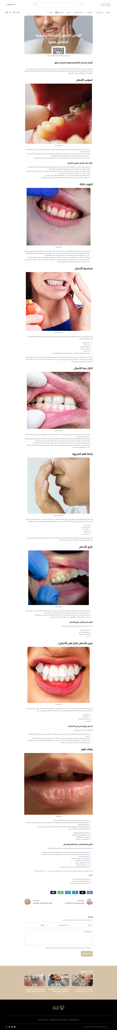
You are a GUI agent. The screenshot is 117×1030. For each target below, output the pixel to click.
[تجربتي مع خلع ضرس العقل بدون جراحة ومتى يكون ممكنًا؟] (58, 980)
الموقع (43, 925)
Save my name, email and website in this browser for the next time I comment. (67, 948)
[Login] (6, 12)
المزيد (50, 12)
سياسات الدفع (63, 1019)
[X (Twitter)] (82, 892)
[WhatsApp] (61, 892)
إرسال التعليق (87, 953)
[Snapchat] (9, 1027)
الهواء (88, 345)
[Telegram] (68, 892)
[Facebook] (90, 892)
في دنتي (47, 871)
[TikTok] (6, 1027)
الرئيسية (108, 12)
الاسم (89, 925)
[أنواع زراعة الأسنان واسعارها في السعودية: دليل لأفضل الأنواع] (34, 980)
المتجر (68, 12)
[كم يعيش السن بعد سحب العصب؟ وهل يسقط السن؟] (82, 980)
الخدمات (89, 12)
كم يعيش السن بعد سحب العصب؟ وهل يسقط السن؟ (84, 990)
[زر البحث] (35, 4)
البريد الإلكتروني (63, 925)
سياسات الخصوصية (73, 1019)
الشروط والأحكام (43, 1019)
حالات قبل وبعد (78, 12)
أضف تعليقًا (87, 931)
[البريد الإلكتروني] (53, 892)
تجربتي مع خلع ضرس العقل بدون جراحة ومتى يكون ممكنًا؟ (58, 990)
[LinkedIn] (75, 892)
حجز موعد (60, 12)
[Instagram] (12, 1027)
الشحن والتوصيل (53, 1019)
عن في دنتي (99, 12)
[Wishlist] (10, 12)
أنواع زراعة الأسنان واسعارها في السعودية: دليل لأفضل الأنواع (35, 990)
